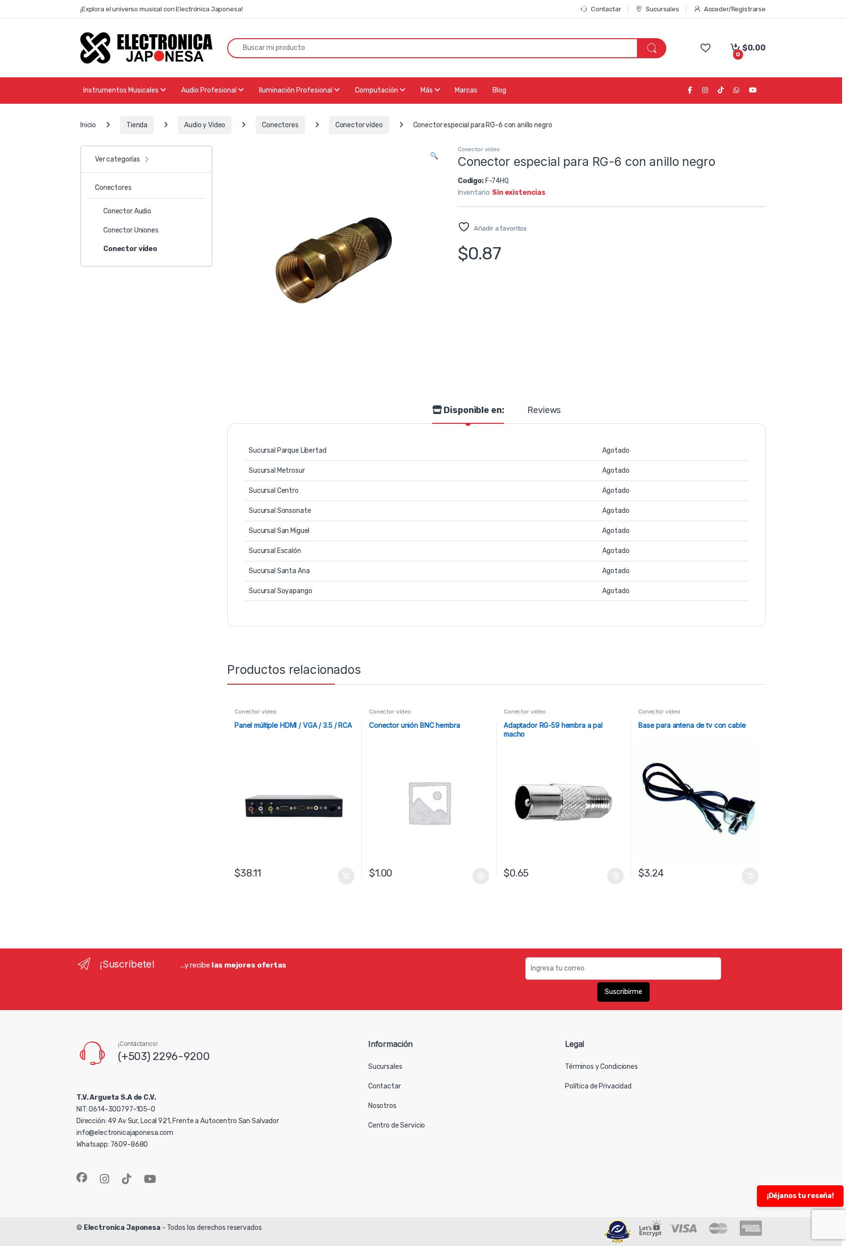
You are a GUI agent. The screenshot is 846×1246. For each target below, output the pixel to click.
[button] (434, 156)
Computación (377, 90)
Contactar (606, 9)
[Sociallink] (81, 1177)
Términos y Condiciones (601, 1066)
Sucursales (662, 9)
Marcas (466, 90)
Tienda (136, 125)
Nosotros (382, 1106)
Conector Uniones (131, 230)
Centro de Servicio (396, 1125)
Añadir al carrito (343, 876)
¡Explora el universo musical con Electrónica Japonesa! (161, 9)
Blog (499, 90)
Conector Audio (127, 211)
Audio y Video (204, 125)
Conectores (280, 125)
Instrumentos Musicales (121, 90)
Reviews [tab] (544, 410)
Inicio (88, 125)
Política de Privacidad (598, 1086)
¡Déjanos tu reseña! (800, 1196)
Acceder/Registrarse (735, 9)
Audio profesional (209, 90)
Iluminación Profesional (296, 90)
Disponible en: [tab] (473, 410)
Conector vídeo (359, 125)
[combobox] (432, 48)
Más (427, 90)
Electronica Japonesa (122, 1227)
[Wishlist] (705, 47)
